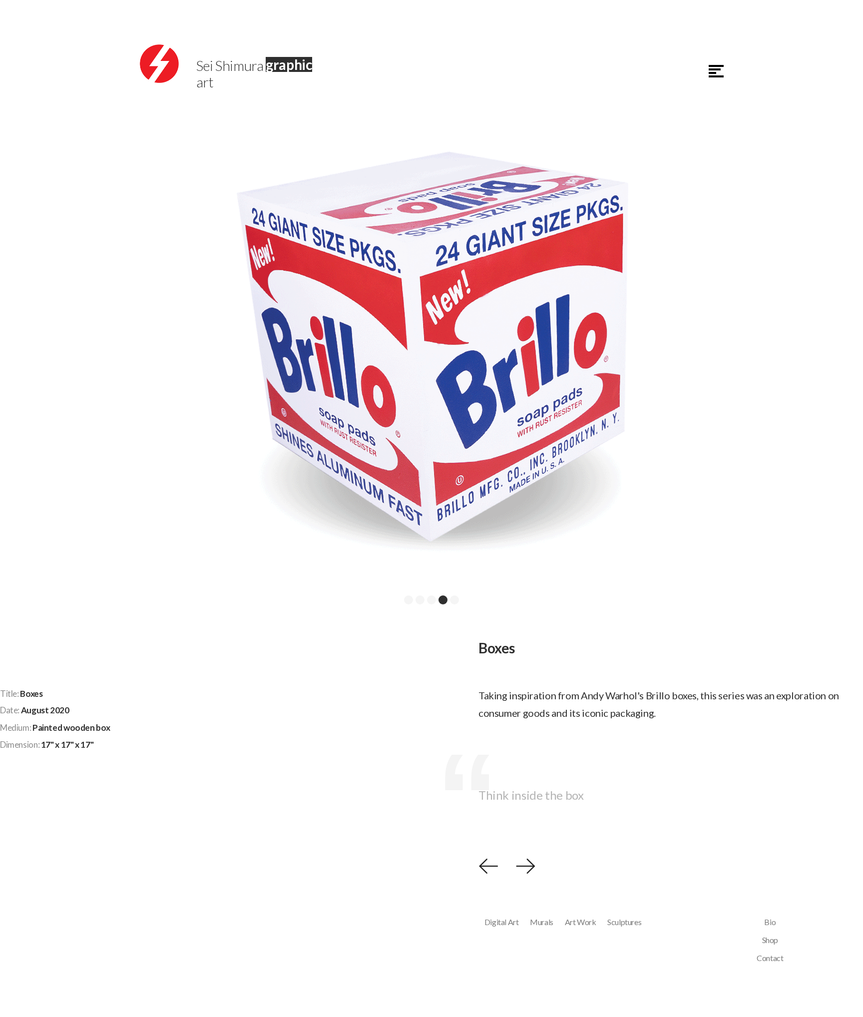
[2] (420, 599)
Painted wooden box (71, 727)
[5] (454, 599)
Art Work (580, 922)
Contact (770, 958)
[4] (442, 599)
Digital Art (501, 922)
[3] (431, 599)
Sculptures (624, 922)
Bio (770, 922)
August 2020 (45, 710)
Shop (770, 940)
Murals (541, 922)
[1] (408, 599)
